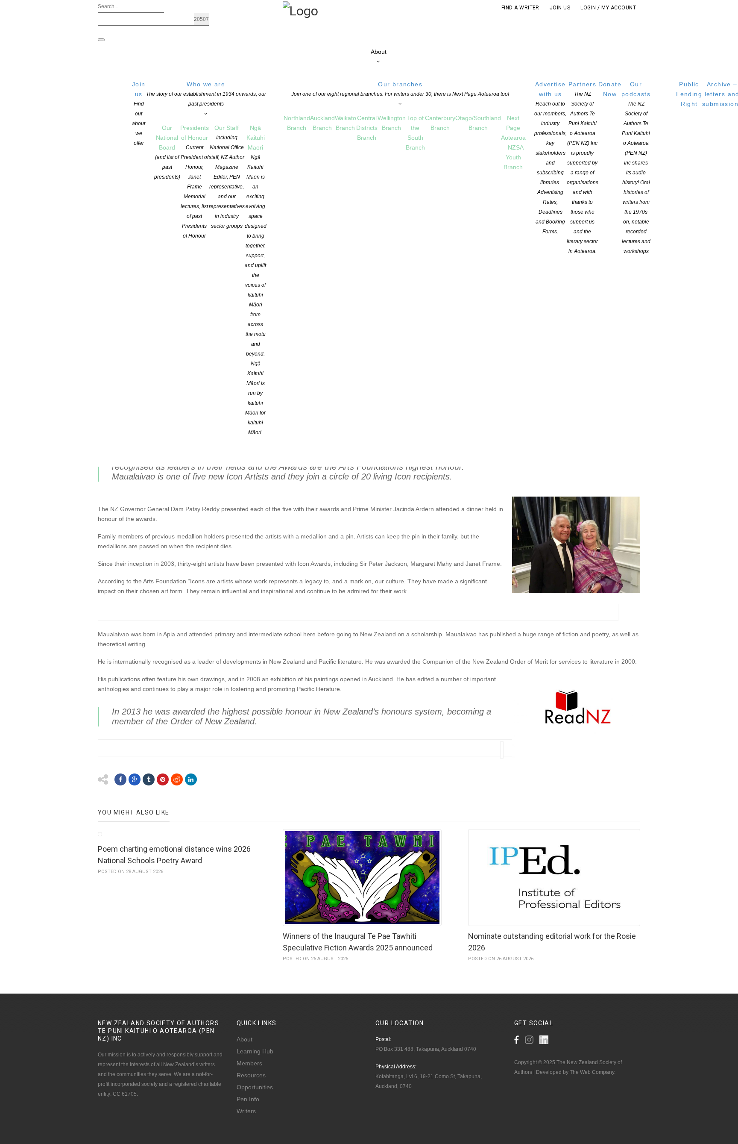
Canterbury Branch (440, 123)
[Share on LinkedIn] (191, 779)
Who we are (206, 94)
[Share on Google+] (135, 779)
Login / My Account (608, 8)
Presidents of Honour (194, 181)
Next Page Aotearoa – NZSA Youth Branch (513, 143)
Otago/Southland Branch (478, 123)
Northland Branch (297, 123)
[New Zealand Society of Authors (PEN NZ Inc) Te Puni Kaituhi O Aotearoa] (300, 10)
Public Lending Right (689, 94)
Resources (251, 1075)
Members (249, 1063)
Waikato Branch (345, 123)
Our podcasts (635, 167)
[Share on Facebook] (120, 779)
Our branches (400, 89)
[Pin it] (163, 779)
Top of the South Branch (415, 133)
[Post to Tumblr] (149, 779)
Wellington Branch (392, 123)
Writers (246, 1111)
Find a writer (520, 8)
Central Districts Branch (367, 128)
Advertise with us (550, 158)
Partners (582, 167)
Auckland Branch (322, 123)
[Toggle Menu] (101, 39)
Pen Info (248, 1099)
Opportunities (255, 1087)
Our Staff (227, 176)
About (379, 51)
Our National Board (167, 152)
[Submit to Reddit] (177, 779)
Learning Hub (255, 1051)
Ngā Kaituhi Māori (255, 279)
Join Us (560, 8)
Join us (139, 113)
